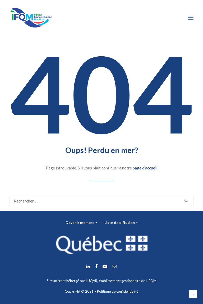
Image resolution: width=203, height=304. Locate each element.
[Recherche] (101, 201)
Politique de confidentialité (117, 291)
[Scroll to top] (193, 293)
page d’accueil (145, 167)
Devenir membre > (82, 222)
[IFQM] (31, 17)
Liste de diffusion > (121, 222)
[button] (191, 17)
